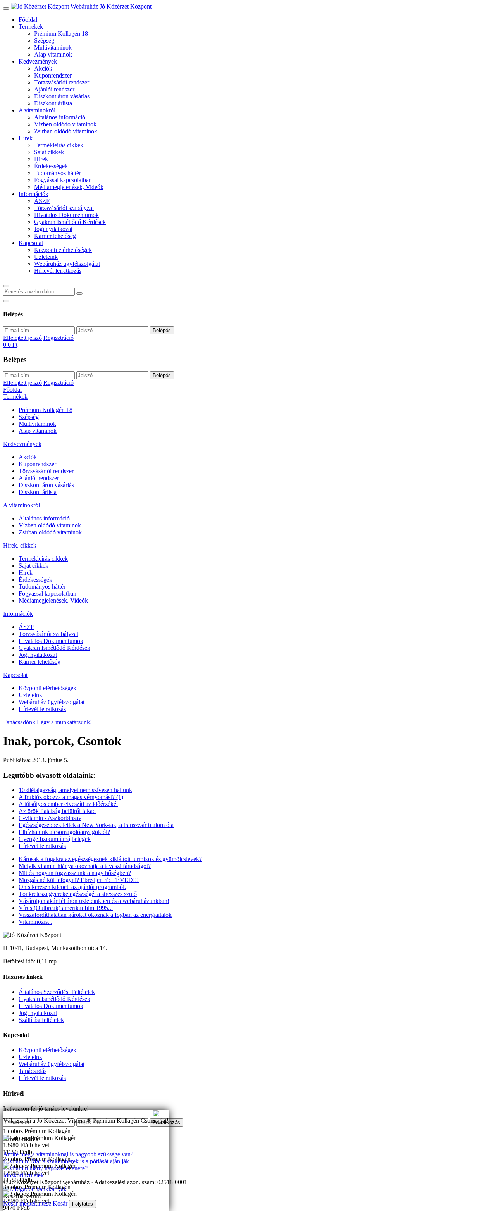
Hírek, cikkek (19, 545)
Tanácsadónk (20, 722)
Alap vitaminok (53, 54)
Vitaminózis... (35, 921)
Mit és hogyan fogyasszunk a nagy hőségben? (75, 873)
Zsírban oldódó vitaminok (65, 131)
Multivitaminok (53, 47)
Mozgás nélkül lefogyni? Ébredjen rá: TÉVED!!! (79, 880)
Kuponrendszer (53, 75)
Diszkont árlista (53, 103)
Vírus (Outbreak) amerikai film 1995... (66, 907)
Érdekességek (51, 166)
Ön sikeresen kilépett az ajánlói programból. (72, 887)
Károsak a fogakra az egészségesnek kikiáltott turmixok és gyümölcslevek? (110, 859)
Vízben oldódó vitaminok (65, 124)
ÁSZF (42, 201)
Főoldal (28, 19)
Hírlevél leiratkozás (57, 270)
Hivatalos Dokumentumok (66, 215)
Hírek (26, 138)
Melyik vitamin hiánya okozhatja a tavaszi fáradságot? (85, 866)
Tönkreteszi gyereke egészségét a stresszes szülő (78, 894)
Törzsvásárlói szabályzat (64, 208)
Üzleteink (46, 256)
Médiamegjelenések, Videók (68, 187)
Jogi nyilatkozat (53, 229)
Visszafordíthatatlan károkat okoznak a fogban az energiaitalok (95, 914)
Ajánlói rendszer (54, 89)
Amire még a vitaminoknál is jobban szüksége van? (66, 1113)
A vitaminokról (37, 110)
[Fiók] (6, 301)
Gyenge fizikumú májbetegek (55, 838)
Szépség (44, 40)
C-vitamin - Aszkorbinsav (50, 818)
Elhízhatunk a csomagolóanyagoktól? (64, 832)
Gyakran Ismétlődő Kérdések (70, 222)
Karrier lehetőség (55, 236)
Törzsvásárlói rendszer (61, 82)
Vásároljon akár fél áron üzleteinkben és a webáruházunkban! (94, 900)
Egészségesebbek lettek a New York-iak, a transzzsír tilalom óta (96, 825)
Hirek (41, 159)
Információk (33, 194)
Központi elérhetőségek (63, 249)
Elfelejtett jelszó (22, 337)
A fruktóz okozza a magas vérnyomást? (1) (71, 797)
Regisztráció (58, 337)
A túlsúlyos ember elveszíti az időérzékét (68, 804)
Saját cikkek (49, 152)
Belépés (162, 330)
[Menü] (6, 8)
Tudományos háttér (57, 173)
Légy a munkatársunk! (64, 722)
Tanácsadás (32, 1071)
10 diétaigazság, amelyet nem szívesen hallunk (75, 790)
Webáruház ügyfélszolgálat (67, 263)
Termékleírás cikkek (58, 145)
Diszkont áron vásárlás (62, 96)
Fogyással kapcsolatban (63, 180)
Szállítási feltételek (41, 1019)
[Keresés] (6, 286)
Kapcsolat (31, 242)
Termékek (31, 26)
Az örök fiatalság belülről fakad (57, 811)
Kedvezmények (38, 61)
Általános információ (59, 117)
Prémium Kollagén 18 (61, 33)
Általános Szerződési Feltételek (57, 992)
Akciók (43, 68)
